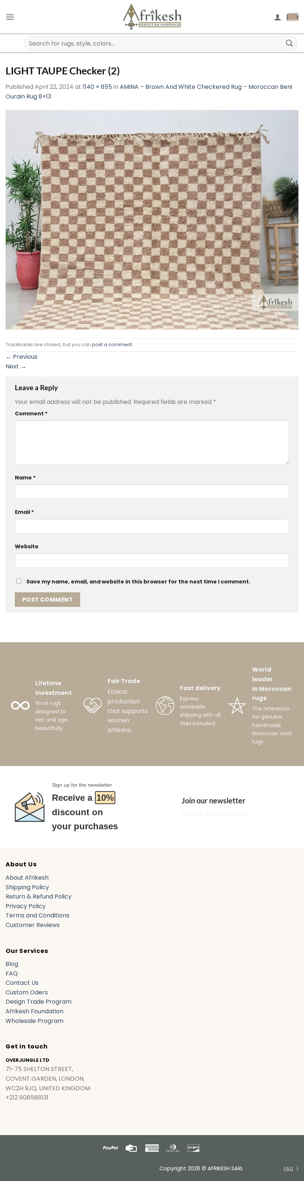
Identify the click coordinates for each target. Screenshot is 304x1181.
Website (27, 546)
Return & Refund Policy (39, 896)
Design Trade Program (39, 1001)
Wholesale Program (34, 1021)
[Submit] (289, 43)
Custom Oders (27, 992)
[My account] (277, 17)
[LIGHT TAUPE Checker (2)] (152, 219)
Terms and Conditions (37, 915)
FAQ (12, 973)
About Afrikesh (27, 877)
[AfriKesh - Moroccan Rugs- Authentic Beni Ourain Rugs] (152, 16)
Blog (12, 964)
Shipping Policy (27, 887)
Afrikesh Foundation (34, 1011)
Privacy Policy (26, 906)
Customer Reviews (33, 925)
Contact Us (22, 982)
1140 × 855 (97, 87)
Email (24, 512)
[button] (10, 17)
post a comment (112, 344)
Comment (31, 413)
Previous (21, 356)
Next (16, 366)
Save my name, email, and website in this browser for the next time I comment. (138, 581)
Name (25, 477)
